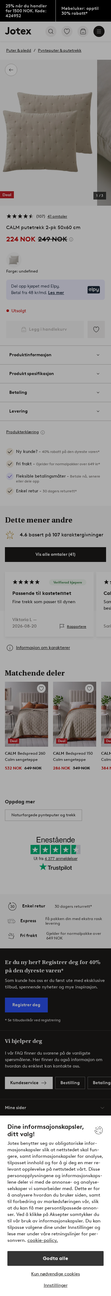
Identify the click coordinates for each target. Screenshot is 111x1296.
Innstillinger (56, 1285)
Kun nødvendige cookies (55, 1274)
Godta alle (55, 1258)
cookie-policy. (42, 1240)
